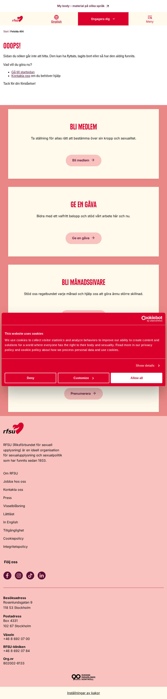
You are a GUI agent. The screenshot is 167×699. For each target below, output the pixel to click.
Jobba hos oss (14, 481)
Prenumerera (81, 393)
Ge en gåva (80, 238)
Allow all (137, 378)
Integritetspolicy (15, 547)
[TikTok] (30, 575)
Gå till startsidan (23, 72)
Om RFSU (10, 473)
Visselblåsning (14, 506)
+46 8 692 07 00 (16, 639)
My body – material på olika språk (81, 6)
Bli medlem (80, 160)
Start (5, 31)
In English (10, 522)
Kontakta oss (20, 76)
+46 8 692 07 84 (16, 651)
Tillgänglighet (13, 530)
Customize (81, 378)
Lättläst (8, 514)
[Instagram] (19, 575)
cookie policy (31, 350)
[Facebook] (7, 575)
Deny (30, 378)
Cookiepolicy (13, 538)
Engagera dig (100, 19)
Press (7, 498)
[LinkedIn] (41, 575)
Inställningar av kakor (83, 693)
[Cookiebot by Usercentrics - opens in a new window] (144, 319)
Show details (145, 365)
